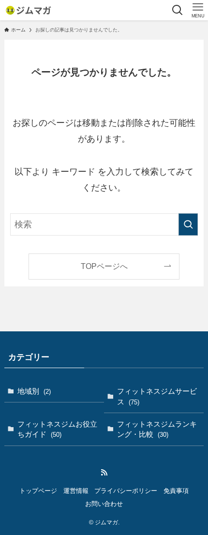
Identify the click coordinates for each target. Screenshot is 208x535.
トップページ (38, 490)
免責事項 (176, 490)
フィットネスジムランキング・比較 (157, 429)
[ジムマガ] (28, 10)
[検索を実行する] (188, 224)
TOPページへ (104, 266)
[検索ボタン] (177, 10)
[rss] (104, 472)
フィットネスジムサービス (157, 396)
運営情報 (76, 490)
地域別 (34, 391)
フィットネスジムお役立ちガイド (57, 429)
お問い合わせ (104, 503)
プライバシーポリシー (125, 490)
